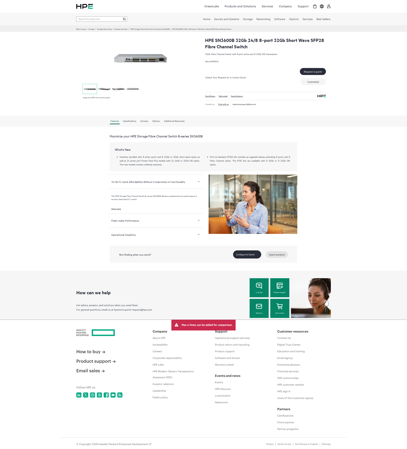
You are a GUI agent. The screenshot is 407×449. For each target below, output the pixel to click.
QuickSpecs (210, 96)
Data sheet (223, 96)
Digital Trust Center (288, 344)
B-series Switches (121, 29)
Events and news (227, 376)
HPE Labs (158, 364)
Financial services (288, 371)
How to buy (279, 313)
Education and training (291, 351)
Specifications (237, 96)
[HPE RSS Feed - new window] (119, 395)
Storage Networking (104, 29)
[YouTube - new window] (113, 395)
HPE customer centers (290, 384)
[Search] (124, 19)
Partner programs (287, 429)
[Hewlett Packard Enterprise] (84, 6)
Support (303, 6)
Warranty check (224, 364)
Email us (259, 313)
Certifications (285, 415)
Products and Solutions (240, 6)
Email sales (88, 371)
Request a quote (313, 71)
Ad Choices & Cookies (306, 444)
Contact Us (284, 338)
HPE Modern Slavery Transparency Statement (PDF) (173, 374)
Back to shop (81, 29)
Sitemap (326, 444)
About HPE (159, 338)
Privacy (270, 444)
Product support (280, 292)
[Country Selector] (322, 6)
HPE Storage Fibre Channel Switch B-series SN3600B (149, 29)
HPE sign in (284, 391)
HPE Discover (223, 389)
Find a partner (285, 422)
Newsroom (221, 402)
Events (219, 382)
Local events (222, 395)
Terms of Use (284, 444)
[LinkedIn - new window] (78, 395)
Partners (283, 409)
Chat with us (223, 104)
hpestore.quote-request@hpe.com (133, 309)
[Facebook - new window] (106, 395)
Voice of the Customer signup (295, 398)
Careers (157, 351)
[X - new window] (85, 395)
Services (267, 6)
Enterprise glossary (288, 364)
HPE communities (288, 378)
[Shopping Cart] (315, 6)
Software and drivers (227, 358)
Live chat (259, 292)
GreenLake (211, 6)
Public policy (160, 397)
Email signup (285, 358)
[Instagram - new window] (92, 395)
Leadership (159, 390)
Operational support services (232, 338)
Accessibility (160, 344)
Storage (91, 29)
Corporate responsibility (167, 358)
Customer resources (292, 331)
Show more (116, 208)
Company (285, 6)
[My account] (329, 6)
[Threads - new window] (99, 395)
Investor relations (163, 384)
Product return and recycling (232, 344)
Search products (277, 254)
